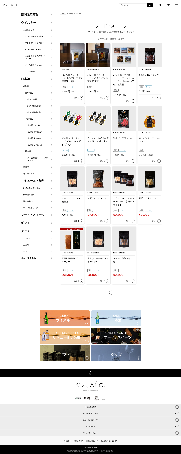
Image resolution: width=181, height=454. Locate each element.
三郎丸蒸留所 (28, 30)
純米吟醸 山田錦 (34, 106)
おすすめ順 (103, 39)
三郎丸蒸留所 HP (92, 441)
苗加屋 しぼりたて (35, 125)
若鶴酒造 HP (78, 441)
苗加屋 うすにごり (35, 132)
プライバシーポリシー (90, 433)
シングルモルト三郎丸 (34, 36)
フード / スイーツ (33, 215)
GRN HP (67, 441)
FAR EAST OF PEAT (34, 49)
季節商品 (29, 119)
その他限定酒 (28, 173)
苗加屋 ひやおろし (35, 145)
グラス (26, 251)
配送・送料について (90, 420)
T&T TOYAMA (29, 72)
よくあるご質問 (90, 407)
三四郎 (26, 245)
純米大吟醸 (32, 99)
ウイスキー (28, 23)
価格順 (113, 39)
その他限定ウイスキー (34, 65)
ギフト (25, 223)
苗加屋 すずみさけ (35, 138)
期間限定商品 (30, 15)
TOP (90, 374)
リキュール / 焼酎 (33, 181)
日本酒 (25, 79)
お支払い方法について (90, 413)
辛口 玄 (26, 167)
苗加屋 (26, 86)
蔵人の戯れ (27, 201)
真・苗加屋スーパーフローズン (37, 159)
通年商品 (29, 93)
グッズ (25, 231)
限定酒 (28, 151)
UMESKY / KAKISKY (31, 188)
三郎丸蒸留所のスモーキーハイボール (36, 57)
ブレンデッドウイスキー (35, 43)
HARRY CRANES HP (109, 441)
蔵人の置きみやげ (30, 208)
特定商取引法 (90, 426)
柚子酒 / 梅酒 (28, 195)
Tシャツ (26, 238)
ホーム (63, 13)
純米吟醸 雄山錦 (34, 112)
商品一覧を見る (28, 258)
